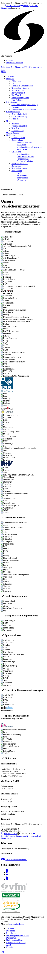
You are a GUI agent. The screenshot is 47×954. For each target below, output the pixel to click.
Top (2, 952)
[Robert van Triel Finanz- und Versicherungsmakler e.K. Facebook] (7, 870)
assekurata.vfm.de (16, 924)
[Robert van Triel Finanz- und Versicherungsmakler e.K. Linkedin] (7, 879)
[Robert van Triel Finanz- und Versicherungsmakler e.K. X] (7, 872)
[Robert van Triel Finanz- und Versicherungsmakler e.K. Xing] (7, 874)
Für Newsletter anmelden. (16, 860)
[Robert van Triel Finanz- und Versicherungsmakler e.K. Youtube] (7, 877)
